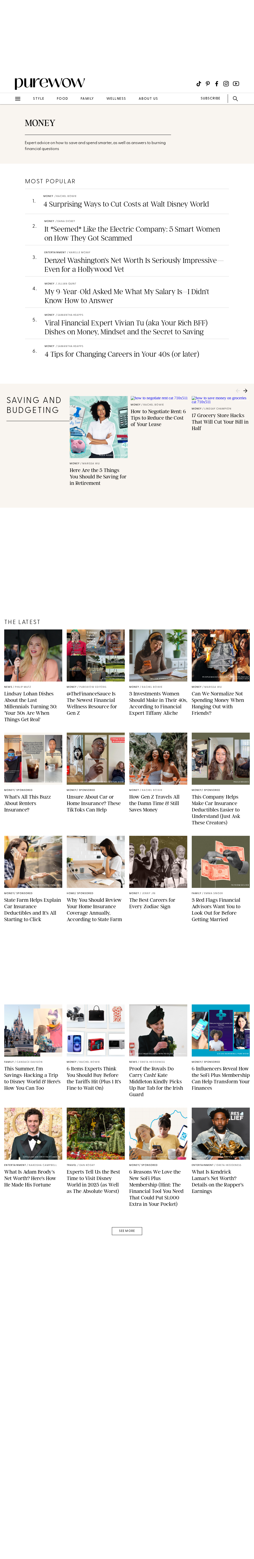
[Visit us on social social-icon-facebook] (216, 83)
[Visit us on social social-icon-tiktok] (198, 83)
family (87, 99)
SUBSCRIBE (210, 98)
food (62, 99)
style (38, 99)
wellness (116, 99)
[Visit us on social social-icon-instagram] (226, 84)
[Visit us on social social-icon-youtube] (236, 84)
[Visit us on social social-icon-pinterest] (207, 83)
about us (148, 99)
